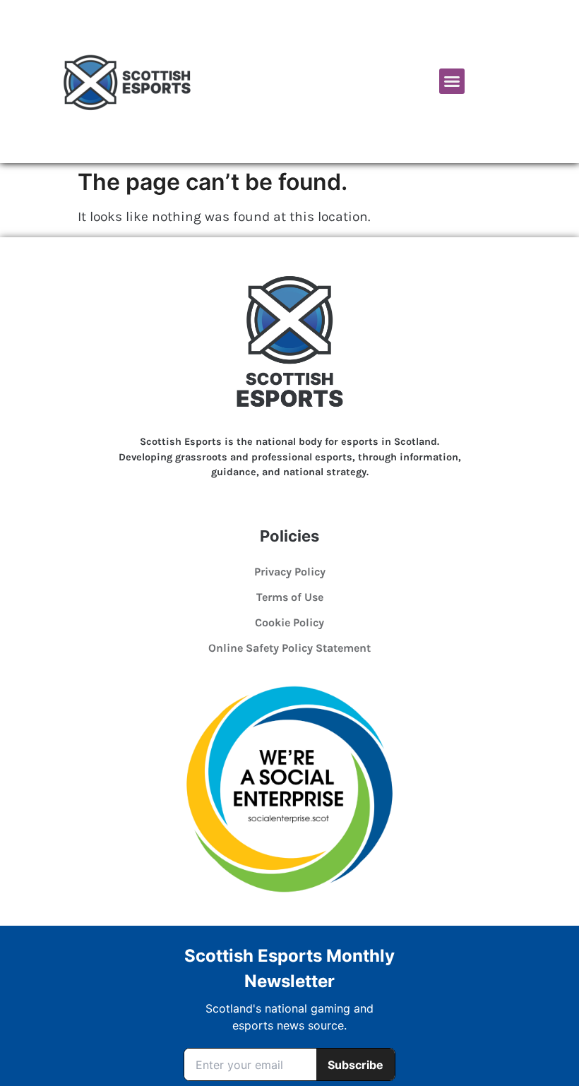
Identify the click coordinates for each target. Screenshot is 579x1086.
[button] (452, 81)
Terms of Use (289, 597)
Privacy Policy (290, 571)
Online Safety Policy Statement (289, 648)
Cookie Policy (289, 622)
